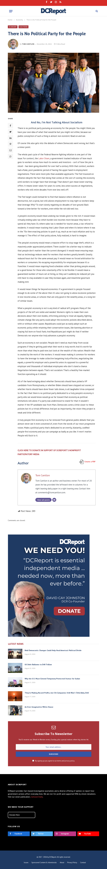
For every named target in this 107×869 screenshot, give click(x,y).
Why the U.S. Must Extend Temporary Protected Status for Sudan (52, 678)
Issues (26, 862)
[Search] (96, 11)
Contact (83, 862)
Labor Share (43, 158)
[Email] (10, 150)
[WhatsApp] (10, 156)
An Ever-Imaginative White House (39, 707)
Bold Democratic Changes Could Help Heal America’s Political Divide (53, 650)
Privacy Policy (72, 862)
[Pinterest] (10, 144)
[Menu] (11, 11)
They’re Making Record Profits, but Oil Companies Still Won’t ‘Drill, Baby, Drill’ (57, 693)
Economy (12, 27)
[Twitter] (10, 131)
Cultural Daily (37, 797)
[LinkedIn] (10, 137)
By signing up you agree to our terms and (55, 761)
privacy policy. (70, 761)
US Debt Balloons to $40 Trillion (38, 664)
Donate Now (14, 815)
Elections (23, 27)
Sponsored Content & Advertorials (44, 862)
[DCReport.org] (53, 11)
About (62, 862)
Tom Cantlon (28, 44)
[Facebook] (10, 125)
